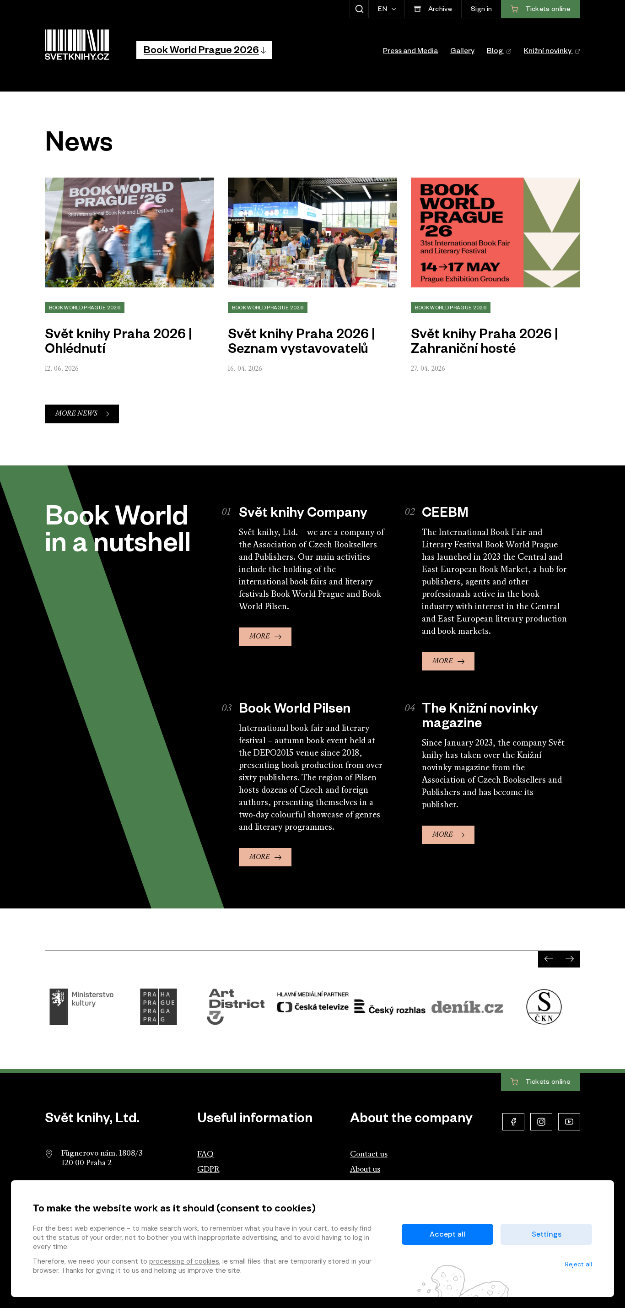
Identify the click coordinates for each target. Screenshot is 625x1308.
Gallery (462, 52)
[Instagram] (541, 1121)
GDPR (208, 1169)
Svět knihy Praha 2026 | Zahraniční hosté (484, 343)
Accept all (447, 1234)
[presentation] (548, 959)
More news (76, 414)
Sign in (481, 10)
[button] (204, 50)
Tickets (547, 1082)
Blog (495, 52)
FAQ (205, 1154)
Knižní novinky (548, 52)
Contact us (369, 1154)
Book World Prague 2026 (84, 308)
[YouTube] (569, 1121)
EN (383, 10)
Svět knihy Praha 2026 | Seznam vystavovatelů (301, 343)
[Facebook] (513, 1121)
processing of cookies (184, 1261)
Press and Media (410, 52)
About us (365, 1169)
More (259, 636)
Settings (546, 1234)
